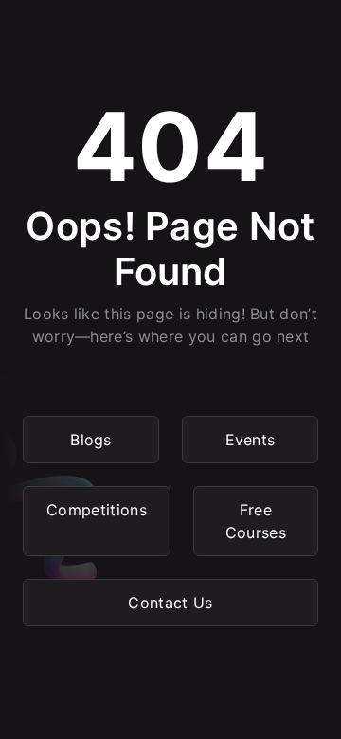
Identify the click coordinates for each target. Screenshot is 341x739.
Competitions (96, 509)
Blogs (91, 439)
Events (250, 439)
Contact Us (170, 602)
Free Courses (255, 521)
